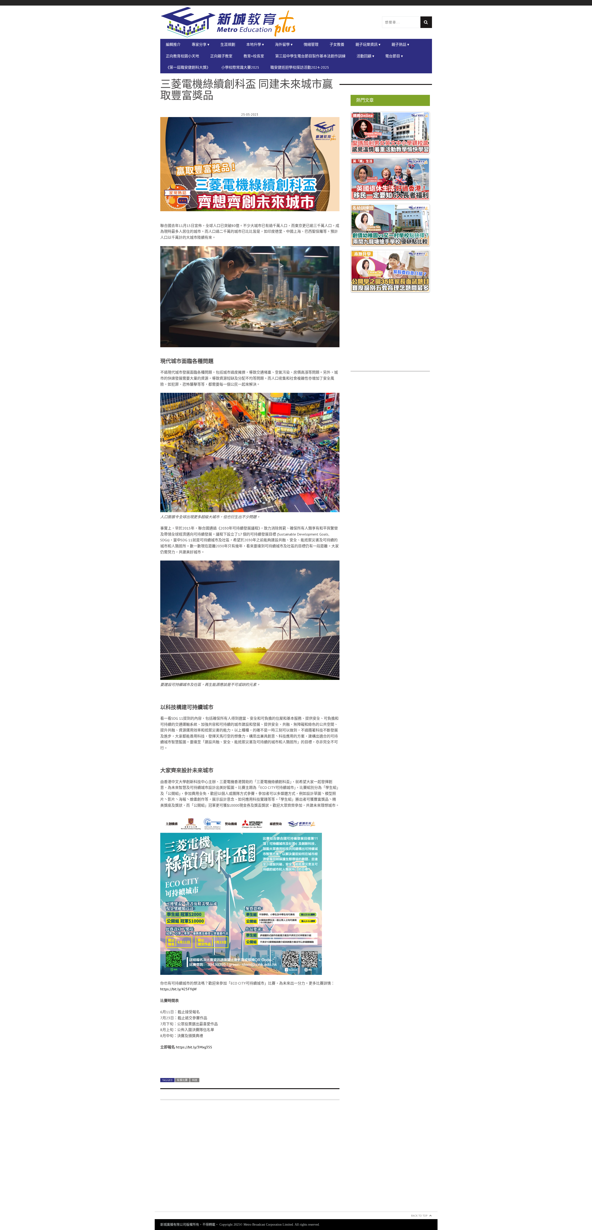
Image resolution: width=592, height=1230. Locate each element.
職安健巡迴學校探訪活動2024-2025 (299, 67)
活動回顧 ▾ (365, 56)
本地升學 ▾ (255, 44)
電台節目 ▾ (394, 56)
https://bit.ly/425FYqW (178, 989)
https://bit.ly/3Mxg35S (194, 1047)
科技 (194, 1080)
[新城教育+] (228, 22)
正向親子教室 (221, 56)
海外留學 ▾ (284, 44)
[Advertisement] (249, 1158)
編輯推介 (173, 44)
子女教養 (337, 44)
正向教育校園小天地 (182, 56)
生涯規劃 (227, 44)
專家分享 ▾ (200, 44)
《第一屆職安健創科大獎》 (188, 67)
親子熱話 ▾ (400, 44)
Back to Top (419, 1215)
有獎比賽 (182, 1080)
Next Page (249, 1063)
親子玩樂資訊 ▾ (367, 44)
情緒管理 (311, 44)
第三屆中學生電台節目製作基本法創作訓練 (310, 56)
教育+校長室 (254, 56)
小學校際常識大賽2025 (240, 67)
